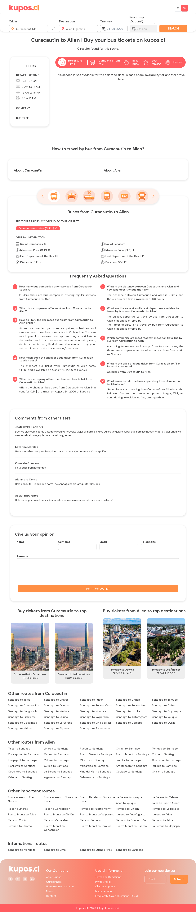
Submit (179, 879)
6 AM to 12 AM (31, 87)
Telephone (148, 541)
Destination (67, 21)
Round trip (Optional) (137, 19)
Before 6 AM (29, 81)
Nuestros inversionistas (60, 886)
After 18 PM (29, 98)
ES (178, 8)
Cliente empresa (105, 886)
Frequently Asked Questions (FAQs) (116, 896)
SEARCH (173, 28)
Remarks (23, 556)
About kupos (53, 877)
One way (106, 21)
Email (103, 541)
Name (20, 541)
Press (49, 891)
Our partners (54, 881)
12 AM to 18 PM (31, 92)
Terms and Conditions (108, 877)
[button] (28, 28)
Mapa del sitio (103, 891)
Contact (51, 896)
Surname (64, 541)
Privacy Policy (103, 881)
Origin (13, 21)
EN (184, 8)
